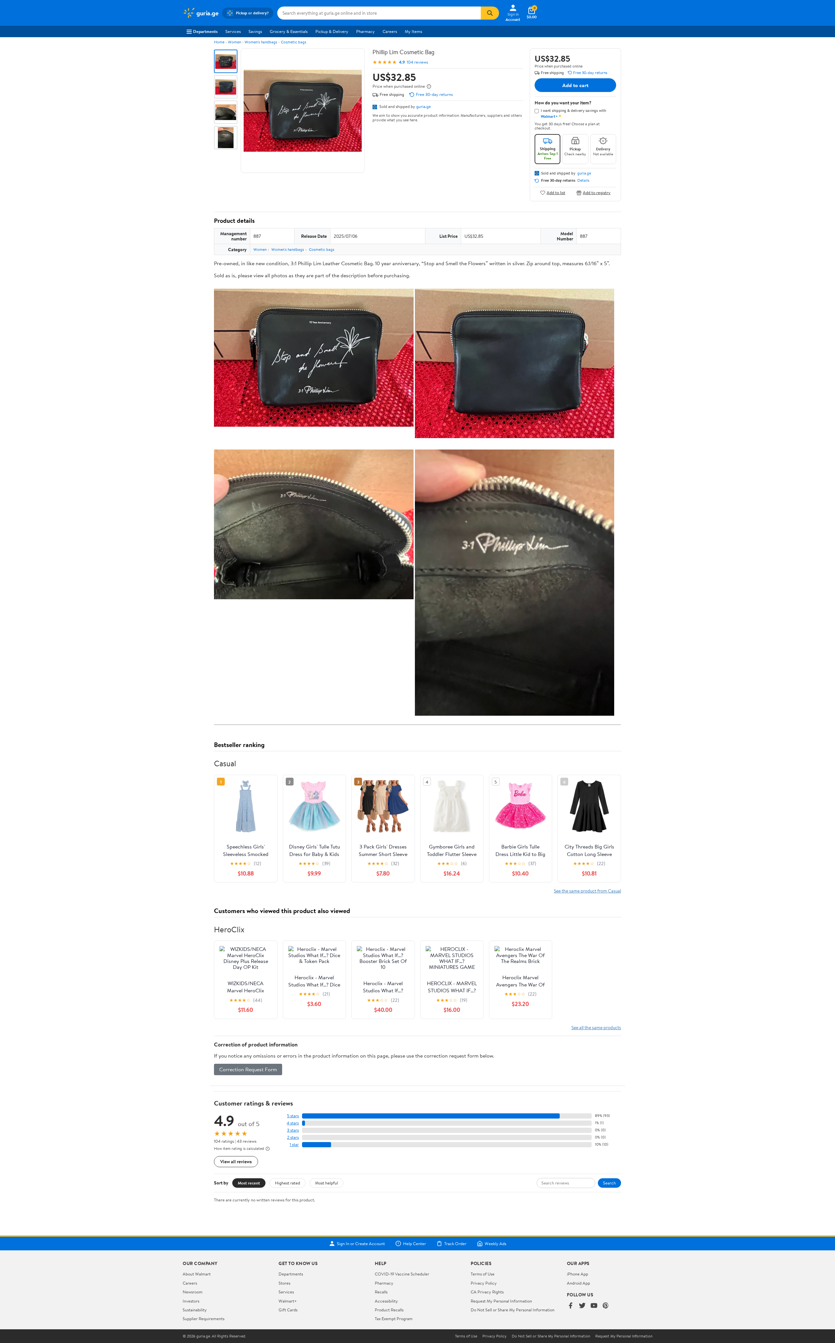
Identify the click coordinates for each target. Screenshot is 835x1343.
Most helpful (326, 1183)
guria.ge (423, 106)
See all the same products (596, 1027)
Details (583, 180)
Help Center (414, 1243)
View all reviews (236, 1161)
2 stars (293, 1137)
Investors (191, 1301)
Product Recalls (389, 1310)
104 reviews (417, 62)
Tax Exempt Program (394, 1318)
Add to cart (575, 85)
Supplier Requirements (203, 1318)
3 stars (293, 1130)
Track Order (455, 1243)
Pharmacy (365, 31)
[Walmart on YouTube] (594, 1306)
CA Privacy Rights (487, 1292)
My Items (413, 31)
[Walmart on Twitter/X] (582, 1306)
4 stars (293, 1123)
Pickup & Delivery (331, 31)
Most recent (249, 1183)
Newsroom (193, 1292)
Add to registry (597, 192)
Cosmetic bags (293, 42)
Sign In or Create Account (361, 1243)
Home (219, 42)
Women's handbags (261, 42)
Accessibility (386, 1301)
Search (609, 1183)
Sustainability (195, 1310)
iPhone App (577, 1274)
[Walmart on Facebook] (570, 1306)
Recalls (381, 1292)
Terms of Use (482, 1274)
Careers (390, 31)
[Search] (490, 13)
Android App (578, 1283)
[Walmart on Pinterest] (605, 1306)
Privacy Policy (484, 1283)
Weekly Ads (495, 1243)
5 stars (293, 1115)
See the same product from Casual (587, 891)
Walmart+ (288, 1301)
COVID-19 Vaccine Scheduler (402, 1274)
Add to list (556, 192)
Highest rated (287, 1183)
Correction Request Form (248, 1069)
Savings (255, 31)
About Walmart (197, 1274)
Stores (284, 1283)
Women (234, 42)
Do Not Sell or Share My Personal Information (512, 1310)
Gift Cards (288, 1310)
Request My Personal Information (501, 1301)
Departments (205, 31)
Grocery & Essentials (289, 31)
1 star (294, 1144)
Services (233, 31)
